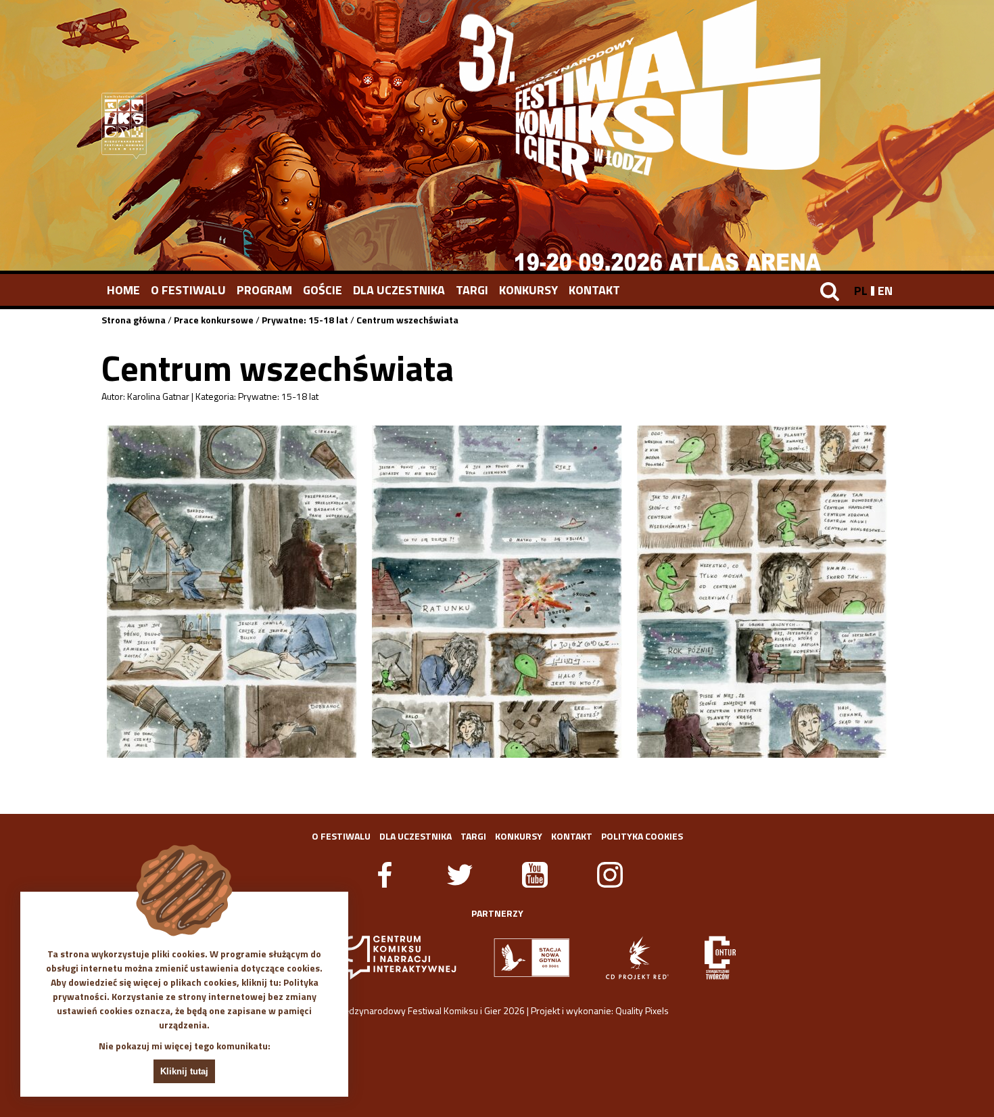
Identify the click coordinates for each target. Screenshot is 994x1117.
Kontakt (594, 290)
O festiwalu (188, 290)
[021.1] (231, 592)
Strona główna (133, 320)
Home (123, 290)
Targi (472, 290)
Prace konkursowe (214, 320)
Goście (322, 290)
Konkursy (528, 290)
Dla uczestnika (399, 290)
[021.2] (497, 592)
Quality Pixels (642, 1010)
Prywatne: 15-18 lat (305, 320)
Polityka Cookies (642, 836)
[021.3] (762, 592)
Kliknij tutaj (184, 1071)
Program (264, 290)
